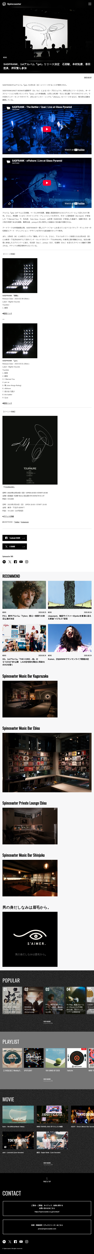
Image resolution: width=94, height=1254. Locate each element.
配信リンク (7, 313)
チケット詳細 (8, 516)
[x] (10, 563)
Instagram (25, 522)
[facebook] (15, 563)
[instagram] (27, 563)
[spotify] (4, 563)
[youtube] (21, 563)
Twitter (16, 522)
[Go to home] (11, 3)
